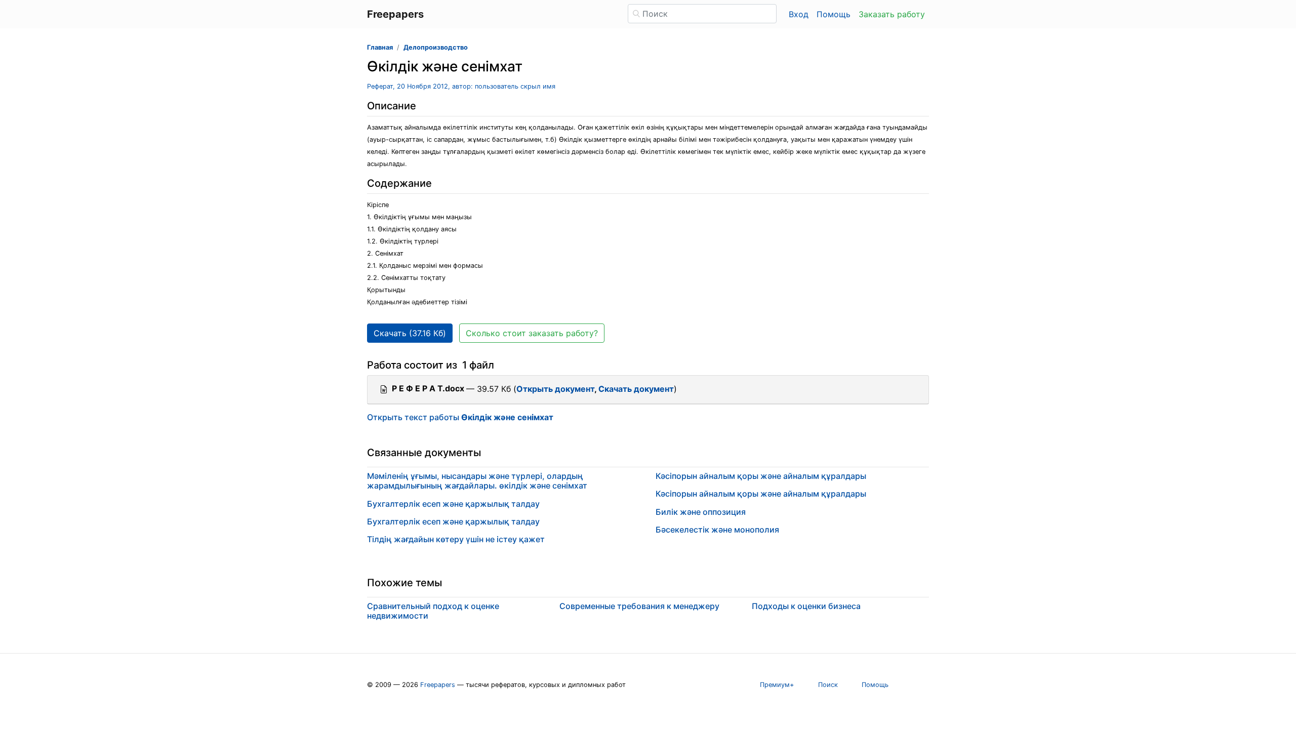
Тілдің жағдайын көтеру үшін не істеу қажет (456, 539)
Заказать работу (892, 14)
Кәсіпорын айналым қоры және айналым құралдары (761, 476)
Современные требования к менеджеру (639, 606)
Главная (380, 47)
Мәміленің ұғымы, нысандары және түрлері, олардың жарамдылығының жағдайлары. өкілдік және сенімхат (477, 481)
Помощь (833, 14)
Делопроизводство (435, 47)
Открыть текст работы (460, 417)
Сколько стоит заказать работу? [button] (532, 333)
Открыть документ (555, 389)
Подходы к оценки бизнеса (806, 606)
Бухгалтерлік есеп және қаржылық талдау (453, 504)
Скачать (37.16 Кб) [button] (410, 333)
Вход (798, 14)
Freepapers (437, 684)
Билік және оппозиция (701, 512)
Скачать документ (636, 389)
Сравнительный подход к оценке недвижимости (433, 611)
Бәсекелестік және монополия (717, 529)
